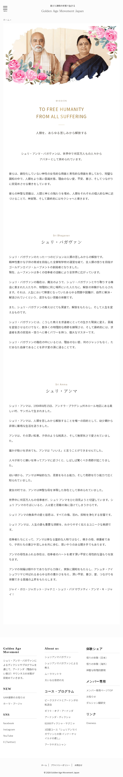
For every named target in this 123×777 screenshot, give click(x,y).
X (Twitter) (9, 742)
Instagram (9, 729)
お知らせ (91, 696)
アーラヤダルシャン (55, 744)
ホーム (44, 765)
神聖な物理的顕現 (96, 670)
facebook (8, 723)
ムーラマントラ (53, 673)
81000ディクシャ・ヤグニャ (60, 723)
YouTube (8, 735)
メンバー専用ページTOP (99, 690)
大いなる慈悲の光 (54, 680)
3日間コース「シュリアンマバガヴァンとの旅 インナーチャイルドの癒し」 (61, 734)
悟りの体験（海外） (97, 664)
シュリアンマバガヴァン (58, 657)
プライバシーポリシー (60, 765)
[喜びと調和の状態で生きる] (63, 10)
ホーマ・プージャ (12, 703)
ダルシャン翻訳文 (96, 702)
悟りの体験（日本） (97, 657)
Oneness (91, 723)
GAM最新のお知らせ (14, 697)
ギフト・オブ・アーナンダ (59, 710)
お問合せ (78, 765)
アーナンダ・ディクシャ (58, 717)
